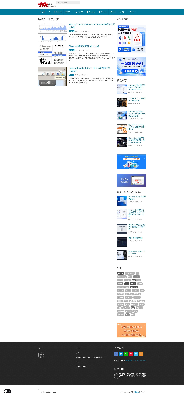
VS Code (125, 287)
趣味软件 (121, 315)
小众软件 (41, 392)
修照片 (128, 290)
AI (49, 12)
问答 (127, 315)
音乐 (132, 315)
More (132, 12)
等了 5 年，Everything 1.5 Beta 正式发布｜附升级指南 (136, 127)
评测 (135, 311)
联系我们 (41, 355)
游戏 (127, 304)
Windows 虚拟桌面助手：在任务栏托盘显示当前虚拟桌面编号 (136, 114)
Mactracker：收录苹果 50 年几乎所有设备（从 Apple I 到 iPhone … (136, 140)
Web (113, 12)
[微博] (131, 354)
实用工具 (121, 297)
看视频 (141, 304)
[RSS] (141, 354)
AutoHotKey (122, 277)
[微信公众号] (126, 354)
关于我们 (41, 353)
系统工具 (139, 308)
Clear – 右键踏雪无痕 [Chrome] (84, 46)
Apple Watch (130, 273)
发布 (77, 353)
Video (140, 284)
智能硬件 (133, 301)
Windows (91, 12)
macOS (80, 12)
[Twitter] (136, 354)
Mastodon (129, 361)
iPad (138, 280)
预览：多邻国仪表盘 (135, 238)
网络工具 (121, 311)
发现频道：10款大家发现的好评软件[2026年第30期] (136, 227)
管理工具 (126, 308)
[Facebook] (116, 354)
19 (88, 31)
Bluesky (136, 361)
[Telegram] (121, 354)
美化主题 (129, 311)
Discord (143, 361)
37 (88, 50)
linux (126, 284)
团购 (142, 290)
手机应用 (137, 297)
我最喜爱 (129, 297)
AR (137, 273)
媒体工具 (129, 294)
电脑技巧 (134, 304)
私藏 (119, 308)
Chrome (104, 12)
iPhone (120, 284)
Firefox (71, 75)
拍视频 (125, 301)
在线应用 (121, 294)
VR (119, 287)
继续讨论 (41, 357)
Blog (129, 277)
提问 (77, 362)
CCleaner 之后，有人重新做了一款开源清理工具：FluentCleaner (136, 87)
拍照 (119, 301)
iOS (68, 12)
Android (59, 12)
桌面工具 (141, 301)
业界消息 (121, 290)
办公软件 (135, 290)
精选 (122, 12)
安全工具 (137, 294)
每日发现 (121, 304)
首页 (43, 12)
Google (127, 280)
